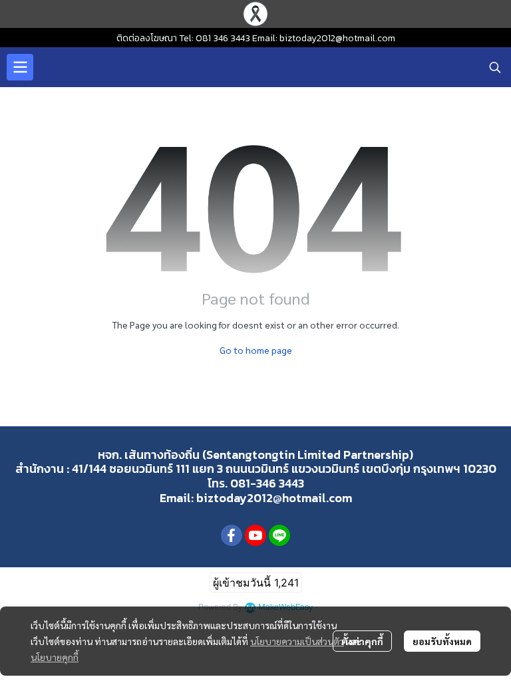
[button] (495, 67)
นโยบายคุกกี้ (55, 657)
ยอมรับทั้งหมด (442, 641)
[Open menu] (20, 67)
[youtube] (255, 535)
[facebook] (231, 535)
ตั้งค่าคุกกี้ (362, 641)
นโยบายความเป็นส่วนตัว (297, 641)
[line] (279, 535)
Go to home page (256, 350)
